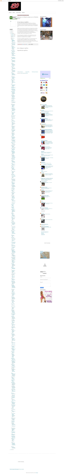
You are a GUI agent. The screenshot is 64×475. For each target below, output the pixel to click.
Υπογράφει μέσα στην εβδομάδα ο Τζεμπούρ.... (13, 298)
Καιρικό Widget (45, 74)
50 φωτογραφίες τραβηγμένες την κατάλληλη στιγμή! (13, 227)
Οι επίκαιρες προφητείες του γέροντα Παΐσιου (13, 186)
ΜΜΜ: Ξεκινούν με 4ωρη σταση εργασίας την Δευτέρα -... (13, 232)
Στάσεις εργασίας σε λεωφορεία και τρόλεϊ (13, 402)
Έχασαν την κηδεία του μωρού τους (13, 359)
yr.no (50, 78)
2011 (11, 33)
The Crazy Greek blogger (44, 207)
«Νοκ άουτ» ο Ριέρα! (13, 100)
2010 (11, 449)
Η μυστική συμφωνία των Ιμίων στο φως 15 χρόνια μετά (13, 156)
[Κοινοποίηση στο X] (30, 44)
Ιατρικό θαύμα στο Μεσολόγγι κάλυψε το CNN (13, 218)
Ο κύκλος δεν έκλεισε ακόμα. (48, 219)
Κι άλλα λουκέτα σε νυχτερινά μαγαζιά (13, 183)
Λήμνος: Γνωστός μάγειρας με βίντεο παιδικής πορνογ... (13, 48)
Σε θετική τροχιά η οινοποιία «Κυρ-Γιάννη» (13, 301)
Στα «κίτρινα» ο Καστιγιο (13, 367)
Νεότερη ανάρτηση (20, 71)
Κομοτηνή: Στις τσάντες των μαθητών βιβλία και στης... (13, 429)
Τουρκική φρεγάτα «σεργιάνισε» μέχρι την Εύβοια (13, 265)
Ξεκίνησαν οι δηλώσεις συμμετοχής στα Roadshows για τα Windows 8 (46, 188)
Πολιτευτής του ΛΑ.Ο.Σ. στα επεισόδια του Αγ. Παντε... (13, 406)
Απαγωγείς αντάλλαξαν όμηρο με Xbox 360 (13, 96)
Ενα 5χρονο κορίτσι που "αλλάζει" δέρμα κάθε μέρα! (13, 210)
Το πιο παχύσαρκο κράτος (13, 164)
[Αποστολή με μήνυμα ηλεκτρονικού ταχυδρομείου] (28, 44)
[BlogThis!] (29, 44)
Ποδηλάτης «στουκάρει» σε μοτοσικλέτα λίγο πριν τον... (13, 239)
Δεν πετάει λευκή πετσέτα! (12, 208)
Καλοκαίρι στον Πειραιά (13, 87)
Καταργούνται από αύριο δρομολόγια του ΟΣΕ (13, 223)
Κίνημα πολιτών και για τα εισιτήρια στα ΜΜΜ (13, 419)
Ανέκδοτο (12, 248)
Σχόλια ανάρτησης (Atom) (24, 73)
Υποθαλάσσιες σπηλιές (13, 98)
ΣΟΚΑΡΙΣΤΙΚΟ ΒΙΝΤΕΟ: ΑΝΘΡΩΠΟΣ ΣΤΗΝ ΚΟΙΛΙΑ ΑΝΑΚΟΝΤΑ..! (13, 251)
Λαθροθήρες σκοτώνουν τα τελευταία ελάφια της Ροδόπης (13, 384)
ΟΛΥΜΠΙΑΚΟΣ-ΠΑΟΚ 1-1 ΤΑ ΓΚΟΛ (13, 328)
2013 (11, 32)
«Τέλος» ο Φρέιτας (12, 221)
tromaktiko (42, 110)
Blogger (37, 472)
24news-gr (42, 218)
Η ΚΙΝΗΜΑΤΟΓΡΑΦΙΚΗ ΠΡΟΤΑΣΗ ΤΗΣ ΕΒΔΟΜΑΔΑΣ (13, 271)
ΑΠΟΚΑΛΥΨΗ (43, 234)
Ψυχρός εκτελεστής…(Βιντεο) (13, 279)
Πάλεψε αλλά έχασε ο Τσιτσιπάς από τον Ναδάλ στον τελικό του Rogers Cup (46, 152)
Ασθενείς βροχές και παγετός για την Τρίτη (13, 64)
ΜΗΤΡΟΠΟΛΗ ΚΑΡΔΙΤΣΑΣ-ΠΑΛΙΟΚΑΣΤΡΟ (46, 129)
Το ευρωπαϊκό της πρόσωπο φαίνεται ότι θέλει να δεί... (13, 123)
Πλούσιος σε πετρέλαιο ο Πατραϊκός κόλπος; (13, 137)
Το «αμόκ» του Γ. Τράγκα (13, 247)
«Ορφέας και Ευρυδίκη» (13, 159)
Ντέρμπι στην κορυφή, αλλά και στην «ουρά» (13, 146)
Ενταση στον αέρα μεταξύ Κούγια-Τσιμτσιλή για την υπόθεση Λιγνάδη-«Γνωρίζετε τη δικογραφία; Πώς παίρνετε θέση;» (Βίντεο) (49, 142)
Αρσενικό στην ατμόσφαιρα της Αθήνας (13, 258)
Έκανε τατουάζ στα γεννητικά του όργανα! (13, 143)
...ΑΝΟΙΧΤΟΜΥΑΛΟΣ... (44, 181)
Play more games (21, 469)
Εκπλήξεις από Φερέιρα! (13, 434)
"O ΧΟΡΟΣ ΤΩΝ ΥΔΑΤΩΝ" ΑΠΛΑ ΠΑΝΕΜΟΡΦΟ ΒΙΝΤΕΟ (13, 261)
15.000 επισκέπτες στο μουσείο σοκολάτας (13, 70)
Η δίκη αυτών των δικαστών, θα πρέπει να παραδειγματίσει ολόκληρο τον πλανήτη (49, 174)
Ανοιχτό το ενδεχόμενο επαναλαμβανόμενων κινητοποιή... (13, 109)
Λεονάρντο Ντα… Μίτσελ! (12, 205)
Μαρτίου (12, 35)
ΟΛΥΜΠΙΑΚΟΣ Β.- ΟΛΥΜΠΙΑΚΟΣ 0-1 (13, 117)
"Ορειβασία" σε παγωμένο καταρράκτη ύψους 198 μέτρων (13, 362)
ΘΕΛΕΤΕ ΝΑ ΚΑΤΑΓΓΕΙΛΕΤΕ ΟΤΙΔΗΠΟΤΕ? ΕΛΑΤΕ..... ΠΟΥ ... (13, 176)
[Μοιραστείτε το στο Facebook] (31, 44)
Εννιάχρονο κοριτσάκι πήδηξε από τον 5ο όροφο (13, 335)
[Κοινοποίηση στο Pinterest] (32, 44)
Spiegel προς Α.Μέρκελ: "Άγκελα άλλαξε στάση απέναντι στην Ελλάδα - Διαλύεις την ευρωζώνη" (49, 167)
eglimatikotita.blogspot (44, 140)
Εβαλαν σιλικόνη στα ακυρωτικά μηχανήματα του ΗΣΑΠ (13, 374)
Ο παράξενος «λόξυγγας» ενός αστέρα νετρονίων (13, 387)
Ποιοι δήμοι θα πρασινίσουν (13, 103)
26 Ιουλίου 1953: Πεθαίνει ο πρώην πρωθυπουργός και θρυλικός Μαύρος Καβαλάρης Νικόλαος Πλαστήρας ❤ (49, 125)
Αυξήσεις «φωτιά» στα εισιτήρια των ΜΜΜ (13, 349)
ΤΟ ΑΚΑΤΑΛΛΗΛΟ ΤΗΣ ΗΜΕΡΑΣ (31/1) (13, 113)
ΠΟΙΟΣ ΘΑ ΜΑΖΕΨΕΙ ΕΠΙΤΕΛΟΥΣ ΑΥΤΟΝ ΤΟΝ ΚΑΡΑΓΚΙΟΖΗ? (13, 287)
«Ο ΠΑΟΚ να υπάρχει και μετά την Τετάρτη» (13, 77)
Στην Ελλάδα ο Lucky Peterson (13, 381)
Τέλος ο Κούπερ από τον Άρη (13, 411)
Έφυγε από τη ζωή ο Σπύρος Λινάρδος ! (13, 378)
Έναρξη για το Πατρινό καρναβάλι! (13, 365)
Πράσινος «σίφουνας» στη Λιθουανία (13, 324)
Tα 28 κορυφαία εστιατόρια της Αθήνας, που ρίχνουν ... (13, 444)
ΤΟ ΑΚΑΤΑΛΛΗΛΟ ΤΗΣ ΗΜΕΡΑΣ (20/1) (13, 307)
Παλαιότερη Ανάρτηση (35, 71)
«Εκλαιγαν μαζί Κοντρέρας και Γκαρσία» (13, 90)
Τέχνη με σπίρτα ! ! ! (13, 120)
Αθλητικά (10, 12)
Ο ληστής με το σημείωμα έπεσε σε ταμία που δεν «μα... (13, 127)
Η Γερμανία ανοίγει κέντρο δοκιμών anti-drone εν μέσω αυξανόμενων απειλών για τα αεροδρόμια (48, 106)
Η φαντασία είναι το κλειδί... (45, 195)
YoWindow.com (42, 78)
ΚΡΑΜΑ (42, 170)
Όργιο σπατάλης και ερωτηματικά (13, 399)
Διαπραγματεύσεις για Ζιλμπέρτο (13, 346)
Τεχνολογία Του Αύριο (44, 187)
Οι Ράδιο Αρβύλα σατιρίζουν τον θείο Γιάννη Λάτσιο (13, 355)
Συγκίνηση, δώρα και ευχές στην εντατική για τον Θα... (13, 317)
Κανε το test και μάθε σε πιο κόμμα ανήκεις (48, 209)
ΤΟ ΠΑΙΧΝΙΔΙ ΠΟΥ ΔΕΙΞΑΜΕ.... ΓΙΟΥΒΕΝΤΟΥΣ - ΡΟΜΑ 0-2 (13, 255)
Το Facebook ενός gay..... (13, 188)
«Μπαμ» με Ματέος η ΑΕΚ (12, 236)
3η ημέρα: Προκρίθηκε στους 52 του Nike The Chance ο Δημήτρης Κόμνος (49, 191)
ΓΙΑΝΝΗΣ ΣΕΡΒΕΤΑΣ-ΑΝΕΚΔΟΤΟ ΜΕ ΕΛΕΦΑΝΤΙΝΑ (13, 41)
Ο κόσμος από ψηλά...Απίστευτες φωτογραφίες (13, 390)
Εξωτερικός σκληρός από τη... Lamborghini (13, 168)
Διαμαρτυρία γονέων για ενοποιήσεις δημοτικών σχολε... (13, 282)
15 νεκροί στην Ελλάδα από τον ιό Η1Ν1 (13, 44)
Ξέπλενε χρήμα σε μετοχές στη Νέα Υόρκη (13, 130)
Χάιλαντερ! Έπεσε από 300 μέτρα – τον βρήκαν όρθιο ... (13, 152)
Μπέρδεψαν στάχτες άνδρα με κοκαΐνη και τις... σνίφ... (13, 311)
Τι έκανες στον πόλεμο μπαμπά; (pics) (13, 193)
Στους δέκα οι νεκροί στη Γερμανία (13, 149)
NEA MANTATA (43, 162)
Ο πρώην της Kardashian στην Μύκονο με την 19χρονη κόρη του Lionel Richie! (47, 155)
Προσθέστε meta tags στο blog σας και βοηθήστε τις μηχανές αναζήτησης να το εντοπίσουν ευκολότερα (46, 180)
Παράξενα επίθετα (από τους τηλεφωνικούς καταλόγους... (13, 424)
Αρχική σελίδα (27, 71)
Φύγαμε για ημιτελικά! (13, 421)
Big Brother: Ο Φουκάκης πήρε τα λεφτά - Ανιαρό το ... (13, 105)
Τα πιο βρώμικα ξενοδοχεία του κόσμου (13, 161)
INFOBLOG (42, 233)
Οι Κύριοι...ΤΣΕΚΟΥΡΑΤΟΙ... (44, 224)
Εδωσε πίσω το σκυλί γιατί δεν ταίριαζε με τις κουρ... (13, 180)
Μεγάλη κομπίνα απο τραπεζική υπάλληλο (13, 214)
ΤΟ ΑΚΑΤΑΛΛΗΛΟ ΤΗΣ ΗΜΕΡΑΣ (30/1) (13, 172)
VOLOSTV (42, 154)
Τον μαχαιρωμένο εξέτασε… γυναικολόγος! (13, 61)
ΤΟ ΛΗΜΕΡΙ (42, 172)
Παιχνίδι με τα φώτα (13, 166)
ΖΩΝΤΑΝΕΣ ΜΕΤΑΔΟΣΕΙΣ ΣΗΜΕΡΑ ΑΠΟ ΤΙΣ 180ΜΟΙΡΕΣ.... (13, 370)
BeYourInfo (42, 213)
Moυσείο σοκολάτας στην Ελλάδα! (13, 447)
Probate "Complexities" (44, 171)
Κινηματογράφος (18, 12)
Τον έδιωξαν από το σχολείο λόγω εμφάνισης (13, 290)
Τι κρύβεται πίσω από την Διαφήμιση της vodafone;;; (13, 276)
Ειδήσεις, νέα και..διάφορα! (45, 226)
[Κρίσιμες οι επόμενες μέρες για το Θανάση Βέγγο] (17, 21)
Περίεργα (23, 12)
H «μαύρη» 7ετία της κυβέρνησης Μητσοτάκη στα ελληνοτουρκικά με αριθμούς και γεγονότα (49, 114)
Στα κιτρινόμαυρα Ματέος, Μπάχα (13, 85)
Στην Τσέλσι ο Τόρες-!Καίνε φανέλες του (13, 58)
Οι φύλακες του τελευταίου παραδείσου (13, 67)
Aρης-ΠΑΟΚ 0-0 (13, 115)
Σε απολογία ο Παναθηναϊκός (13, 432)
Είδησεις (14, 12)
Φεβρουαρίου (13, 36)
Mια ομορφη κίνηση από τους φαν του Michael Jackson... (13, 93)
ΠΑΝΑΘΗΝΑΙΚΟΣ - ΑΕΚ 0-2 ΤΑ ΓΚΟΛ (13, 314)
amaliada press (43, 202)
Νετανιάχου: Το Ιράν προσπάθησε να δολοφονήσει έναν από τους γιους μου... (49, 120)
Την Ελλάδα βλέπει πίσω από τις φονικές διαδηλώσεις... (13, 54)
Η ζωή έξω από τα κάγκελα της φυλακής (13, 140)
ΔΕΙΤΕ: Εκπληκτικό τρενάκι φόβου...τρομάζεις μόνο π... (13, 339)
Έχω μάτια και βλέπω (44, 104)
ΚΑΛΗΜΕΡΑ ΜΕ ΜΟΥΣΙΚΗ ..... (13, 397)
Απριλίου (12, 34)
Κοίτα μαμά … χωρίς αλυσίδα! (13, 352)
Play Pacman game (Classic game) (14, 469)
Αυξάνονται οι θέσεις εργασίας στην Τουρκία (13, 440)
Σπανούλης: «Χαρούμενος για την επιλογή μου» (13, 294)
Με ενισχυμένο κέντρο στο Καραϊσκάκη (13, 437)
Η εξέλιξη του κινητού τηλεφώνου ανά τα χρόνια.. (13, 134)
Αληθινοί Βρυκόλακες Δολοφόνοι (13, 268)
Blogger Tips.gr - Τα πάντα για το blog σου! (47, 178)
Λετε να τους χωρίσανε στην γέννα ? (13, 51)
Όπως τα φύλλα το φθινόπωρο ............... (47, 196)
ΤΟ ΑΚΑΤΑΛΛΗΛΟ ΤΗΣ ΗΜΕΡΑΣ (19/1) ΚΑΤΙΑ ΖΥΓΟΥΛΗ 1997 (13, 415)
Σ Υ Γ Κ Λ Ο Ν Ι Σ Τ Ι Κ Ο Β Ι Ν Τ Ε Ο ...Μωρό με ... (13, 243)
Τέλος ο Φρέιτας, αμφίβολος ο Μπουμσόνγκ (13, 74)
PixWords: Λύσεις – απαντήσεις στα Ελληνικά (49, 158)
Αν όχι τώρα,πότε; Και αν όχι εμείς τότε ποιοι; (48, 203)
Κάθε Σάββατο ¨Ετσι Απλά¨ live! (48, 183)
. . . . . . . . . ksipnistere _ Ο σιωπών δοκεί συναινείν (46, 165)
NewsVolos (42, 151)
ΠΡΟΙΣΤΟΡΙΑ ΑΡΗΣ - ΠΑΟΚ (13, 245)
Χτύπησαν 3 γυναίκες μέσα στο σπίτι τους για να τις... (13, 197)
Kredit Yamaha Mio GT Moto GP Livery (46, 163)
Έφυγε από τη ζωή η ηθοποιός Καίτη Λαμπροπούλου (13, 81)
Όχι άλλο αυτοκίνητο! (13, 409)
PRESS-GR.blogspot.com (44, 118)
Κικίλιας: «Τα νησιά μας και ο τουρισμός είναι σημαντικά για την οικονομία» (47, 111)
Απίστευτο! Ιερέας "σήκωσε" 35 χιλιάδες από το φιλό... (13, 331)
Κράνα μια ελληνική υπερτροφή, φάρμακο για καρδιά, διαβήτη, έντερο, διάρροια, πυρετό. (48, 147)
